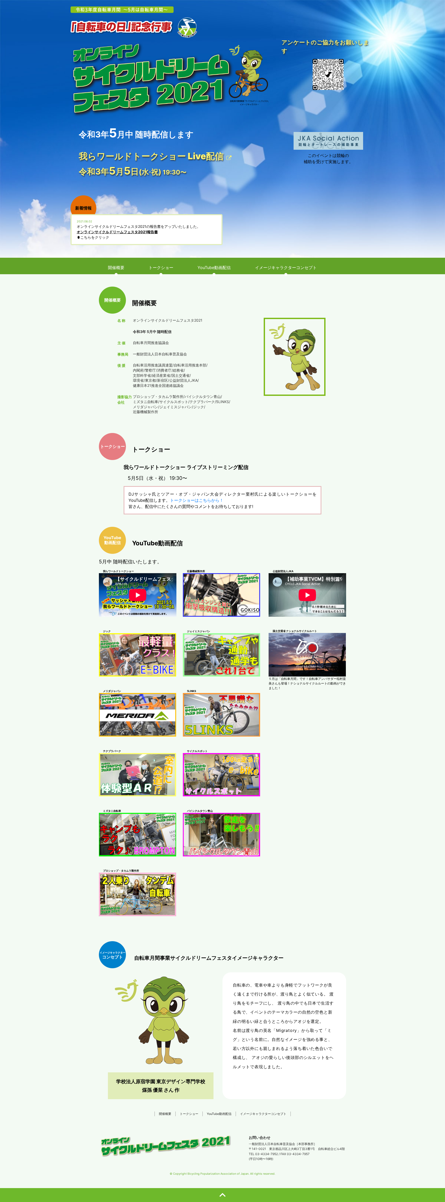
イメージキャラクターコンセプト (263, 1114)
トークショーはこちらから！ (197, 500)
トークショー (189, 1114)
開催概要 (165, 1114)
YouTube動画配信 (219, 1114)
